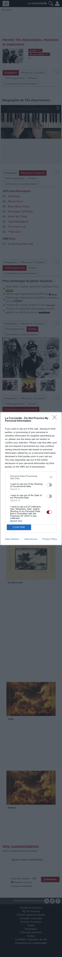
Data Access (30, 539)
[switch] (49, 485)
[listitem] (31, 477)
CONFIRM (19, 527)
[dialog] (31, 478)
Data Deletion (12, 539)
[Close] (55, 418)
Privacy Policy (49, 539)
